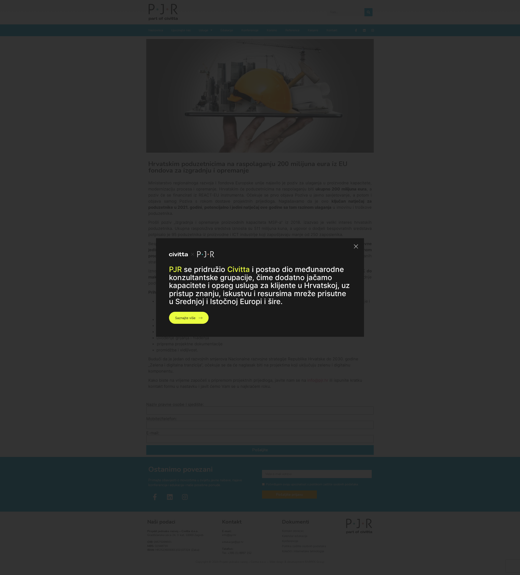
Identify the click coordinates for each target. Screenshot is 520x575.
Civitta (238, 269)
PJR (175, 269)
